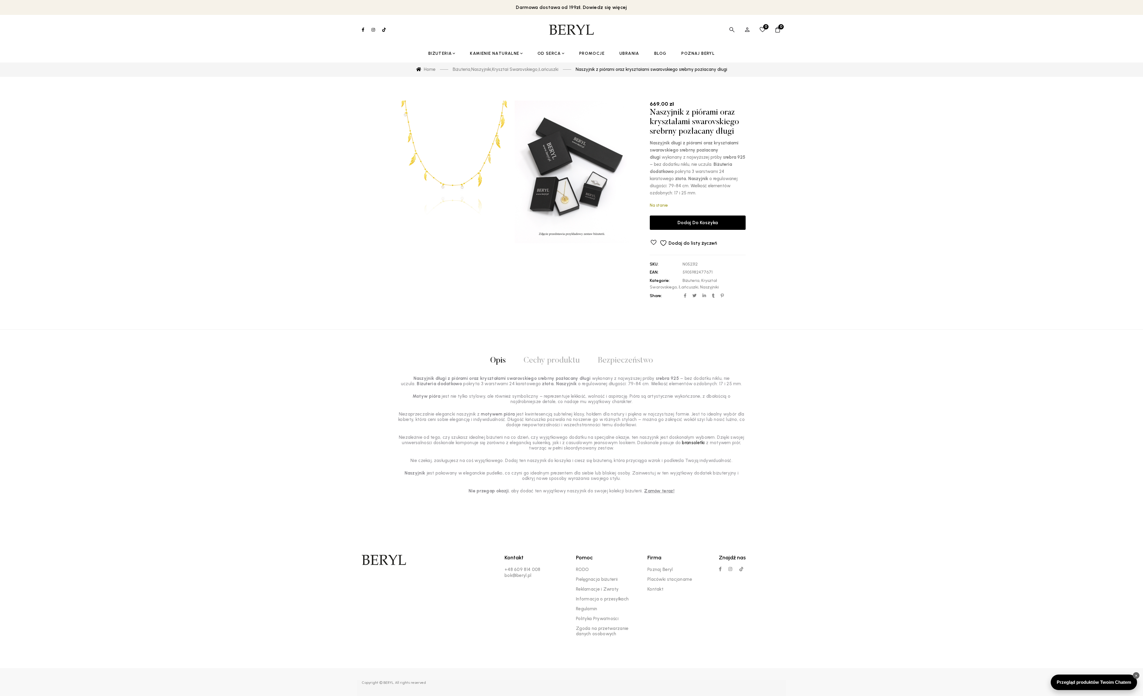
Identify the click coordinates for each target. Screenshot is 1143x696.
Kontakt (655, 589)
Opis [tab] (498, 361)
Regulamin (586, 608)
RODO (582, 569)
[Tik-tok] (741, 569)
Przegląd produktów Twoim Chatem (1094, 682)
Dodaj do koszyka (697, 222)
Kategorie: (660, 280)
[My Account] (747, 30)
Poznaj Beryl (660, 569)
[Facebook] (720, 569)
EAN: (654, 272)
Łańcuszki (688, 287)
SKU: (654, 264)
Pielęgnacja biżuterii (597, 579)
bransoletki (693, 442)
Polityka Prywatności (597, 618)
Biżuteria (691, 280)
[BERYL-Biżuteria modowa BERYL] (571, 29)
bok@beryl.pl (518, 575)
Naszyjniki (709, 287)
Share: (656, 295)
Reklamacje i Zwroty (597, 589)
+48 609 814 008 (523, 569)
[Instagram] (730, 569)
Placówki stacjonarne (669, 579)
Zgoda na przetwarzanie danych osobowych (602, 631)
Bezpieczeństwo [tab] (625, 361)
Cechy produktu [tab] (552, 361)
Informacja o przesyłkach (602, 599)
